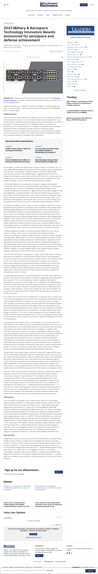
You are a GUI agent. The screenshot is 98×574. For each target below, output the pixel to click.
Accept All (90, 570)
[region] (33, 521)
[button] (5, 5)
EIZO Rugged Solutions (74, 52)
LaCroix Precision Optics (74, 64)
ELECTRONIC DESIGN (60, 561)
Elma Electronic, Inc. (73, 54)
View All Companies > (80, 90)
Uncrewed (40, 15)
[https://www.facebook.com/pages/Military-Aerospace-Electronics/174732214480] (67, 553)
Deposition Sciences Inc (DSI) (76, 47)
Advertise (11, 567)
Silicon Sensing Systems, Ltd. (76, 79)
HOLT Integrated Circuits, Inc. (75, 62)
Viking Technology (72, 84)
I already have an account (33, 537)
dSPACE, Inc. (71, 49)
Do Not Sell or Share (19, 567)
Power (48, 15)
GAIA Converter (71, 59)
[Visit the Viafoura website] (59, 525)
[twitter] (33, 57)
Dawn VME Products (73, 45)
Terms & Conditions (37, 567)
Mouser (69, 72)
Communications (57, 15)
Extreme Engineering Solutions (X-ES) (78, 57)
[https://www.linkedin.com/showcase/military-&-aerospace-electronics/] (69, 553)
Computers (31, 15)
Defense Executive (9, 23)
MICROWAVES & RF (48, 561)
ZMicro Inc (70, 86)
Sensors (67, 15)
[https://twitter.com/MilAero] (71, 553)
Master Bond (71, 69)
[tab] (8, 517)
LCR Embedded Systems (74, 67)
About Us (6, 567)
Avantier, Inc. (71, 42)
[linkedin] (30, 57)
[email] (39, 57)
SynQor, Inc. (70, 81)
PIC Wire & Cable (72, 76)
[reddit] (36, 57)
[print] (62, 57)
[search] (8, 5)
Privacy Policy (28, 567)
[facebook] (28, 57)
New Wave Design (72, 74)
